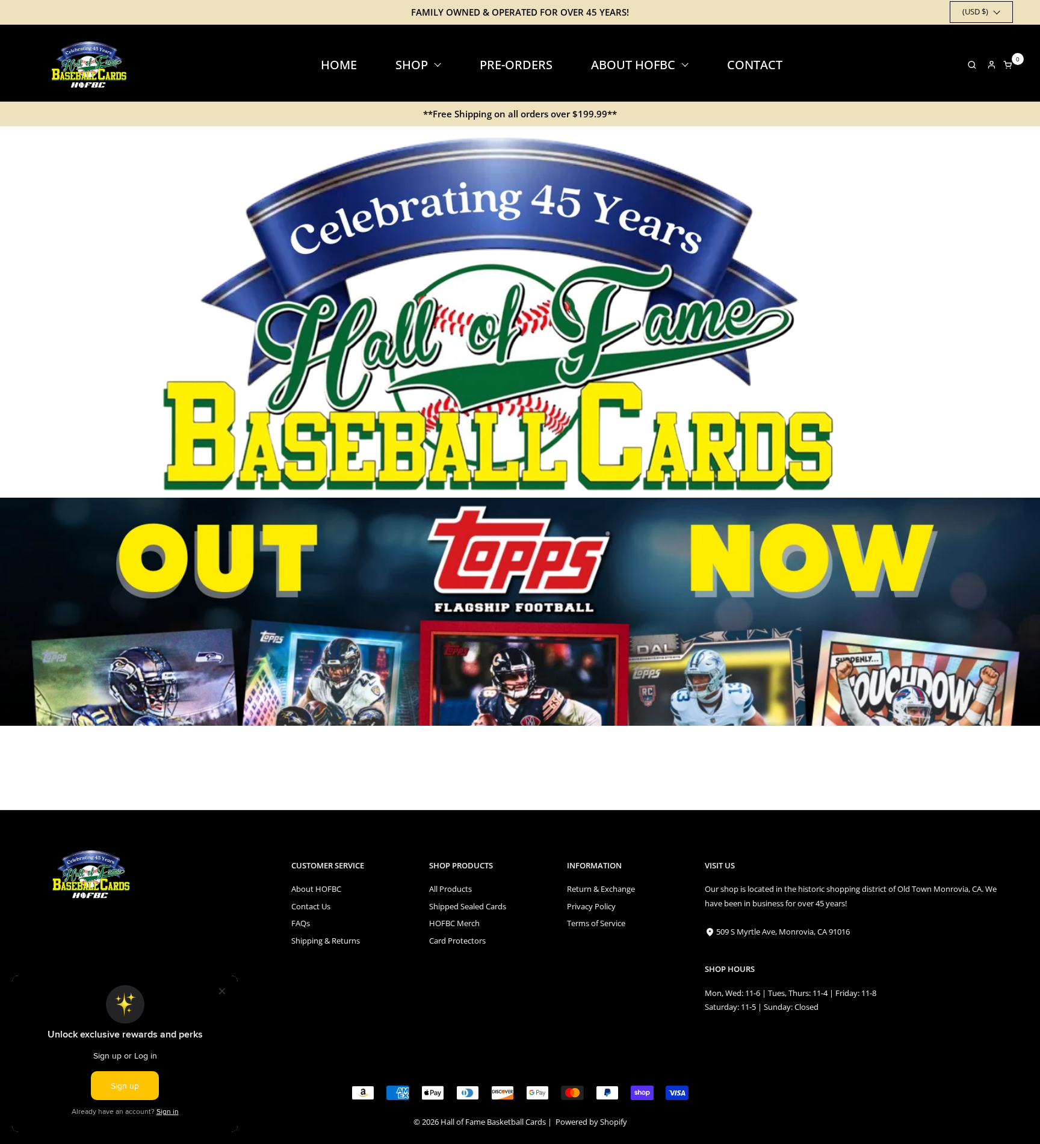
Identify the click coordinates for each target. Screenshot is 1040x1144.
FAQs (300, 923)
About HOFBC (316, 888)
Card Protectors (457, 940)
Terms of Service (596, 923)
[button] (968, 64)
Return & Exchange (601, 888)
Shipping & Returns (325, 940)
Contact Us (310, 906)
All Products (450, 888)
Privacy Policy (591, 906)
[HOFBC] (91, 65)
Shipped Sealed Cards (467, 906)
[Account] (991, 64)
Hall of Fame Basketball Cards (493, 1121)
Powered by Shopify (591, 1121)
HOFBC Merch (454, 923)
